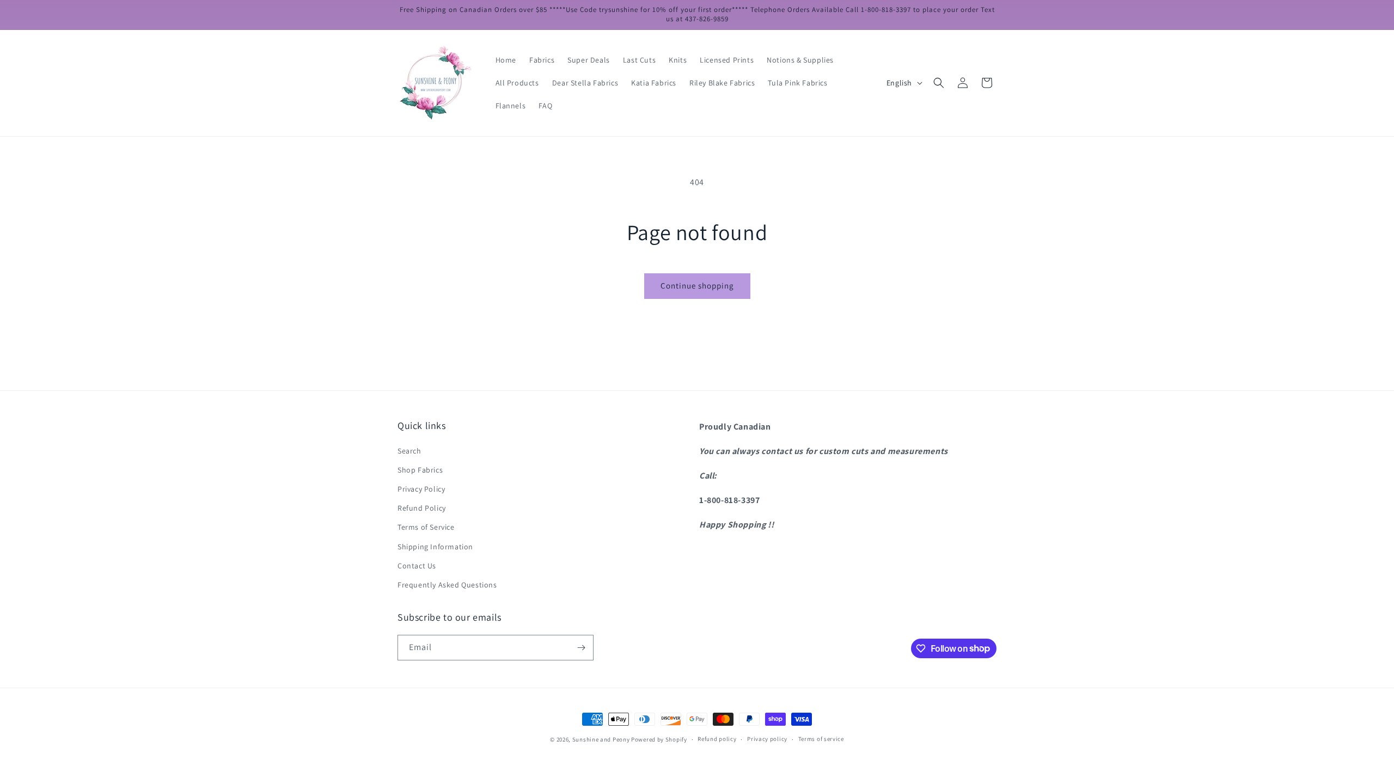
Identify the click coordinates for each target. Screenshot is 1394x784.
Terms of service (821, 739)
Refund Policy (422, 508)
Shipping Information (435, 547)
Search (409, 451)
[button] (939, 83)
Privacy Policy (421, 489)
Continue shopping (697, 285)
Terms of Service (426, 527)
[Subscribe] (581, 647)
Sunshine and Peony (601, 739)
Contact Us (417, 566)
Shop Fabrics (420, 470)
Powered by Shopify (659, 739)
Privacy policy (767, 739)
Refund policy (717, 739)
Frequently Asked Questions (447, 585)
